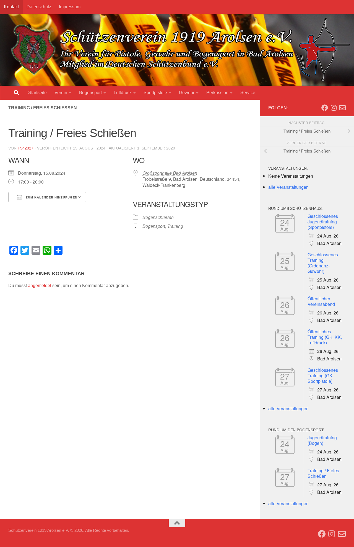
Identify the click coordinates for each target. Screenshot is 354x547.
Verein (60, 92)
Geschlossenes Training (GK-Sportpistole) (323, 375)
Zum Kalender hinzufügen (51, 197)
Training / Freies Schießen (323, 473)
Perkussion (217, 92)
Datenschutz (39, 6)
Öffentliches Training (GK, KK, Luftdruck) (325, 337)
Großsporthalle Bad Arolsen (169, 173)
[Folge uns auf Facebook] (324, 107)
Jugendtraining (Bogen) (322, 440)
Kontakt (11, 6)
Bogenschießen (158, 217)
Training (175, 226)
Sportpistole (155, 92)
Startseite (37, 92)
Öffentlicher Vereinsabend (321, 301)
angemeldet (39, 285)
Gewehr (186, 92)
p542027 (25, 148)
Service (247, 92)
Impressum (69, 6)
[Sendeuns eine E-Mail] (342, 107)
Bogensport (90, 92)
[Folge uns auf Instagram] (333, 107)
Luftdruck (123, 92)
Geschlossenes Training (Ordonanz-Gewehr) (323, 262)
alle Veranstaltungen (288, 187)
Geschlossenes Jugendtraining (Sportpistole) (323, 221)
